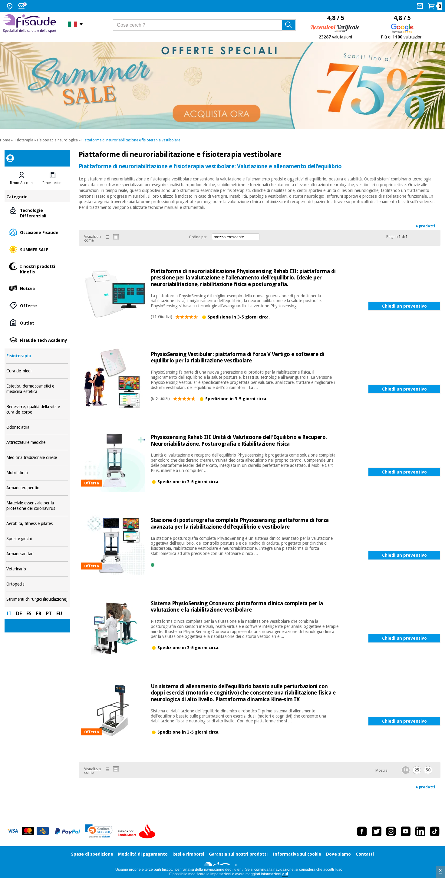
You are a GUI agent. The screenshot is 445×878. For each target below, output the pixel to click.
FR (38, 613)
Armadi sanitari (37, 553)
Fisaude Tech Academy (37, 339)
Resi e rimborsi (188, 854)
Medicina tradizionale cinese (37, 457)
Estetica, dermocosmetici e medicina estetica (37, 389)
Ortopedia (37, 584)
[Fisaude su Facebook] (362, 831)
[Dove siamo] (10, 6)
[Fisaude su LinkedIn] (420, 831)
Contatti (365, 854)
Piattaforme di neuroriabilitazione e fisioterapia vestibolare (130, 140)
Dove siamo (338, 854)
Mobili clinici (37, 472)
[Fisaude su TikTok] (435, 831)
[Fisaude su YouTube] (405, 831)
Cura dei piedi (37, 371)
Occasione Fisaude (37, 232)
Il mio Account (22, 183)
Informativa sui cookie (296, 854)
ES (28, 613)
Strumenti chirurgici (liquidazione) (37, 599)
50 (428, 769)
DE (19, 613)
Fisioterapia (23, 140)
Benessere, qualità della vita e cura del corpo (37, 409)
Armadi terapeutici (37, 487)
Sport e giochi (37, 538)
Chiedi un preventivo (404, 306)
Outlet (37, 322)
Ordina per (198, 237)
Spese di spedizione (92, 854)
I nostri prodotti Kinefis (37, 268)
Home (5, 140)
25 (416, 769)
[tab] (21, 178)
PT (49, 613)
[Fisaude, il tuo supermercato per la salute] (31, 24)
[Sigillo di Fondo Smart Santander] (138, 831)
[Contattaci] (420, 6)
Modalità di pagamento (143, 854)
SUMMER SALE (37, 249)
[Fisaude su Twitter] (376, 831)
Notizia (37, 288)
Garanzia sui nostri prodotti (238, 854)
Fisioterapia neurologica (57, 140)
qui (285, 874)
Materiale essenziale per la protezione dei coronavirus (37, 506)
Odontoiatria (37, 427)
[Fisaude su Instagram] (391, 831)
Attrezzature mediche (37, 442)
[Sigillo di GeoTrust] (99, 831)
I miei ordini (52, 183)
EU (59, 613)
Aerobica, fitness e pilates (37, 523)
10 (405, 769)
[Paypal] (67, 831)
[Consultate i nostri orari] (23, 6)
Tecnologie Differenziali (37, 212)
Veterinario (37, 569)
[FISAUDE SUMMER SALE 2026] (222, 85)
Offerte (37, 305)
